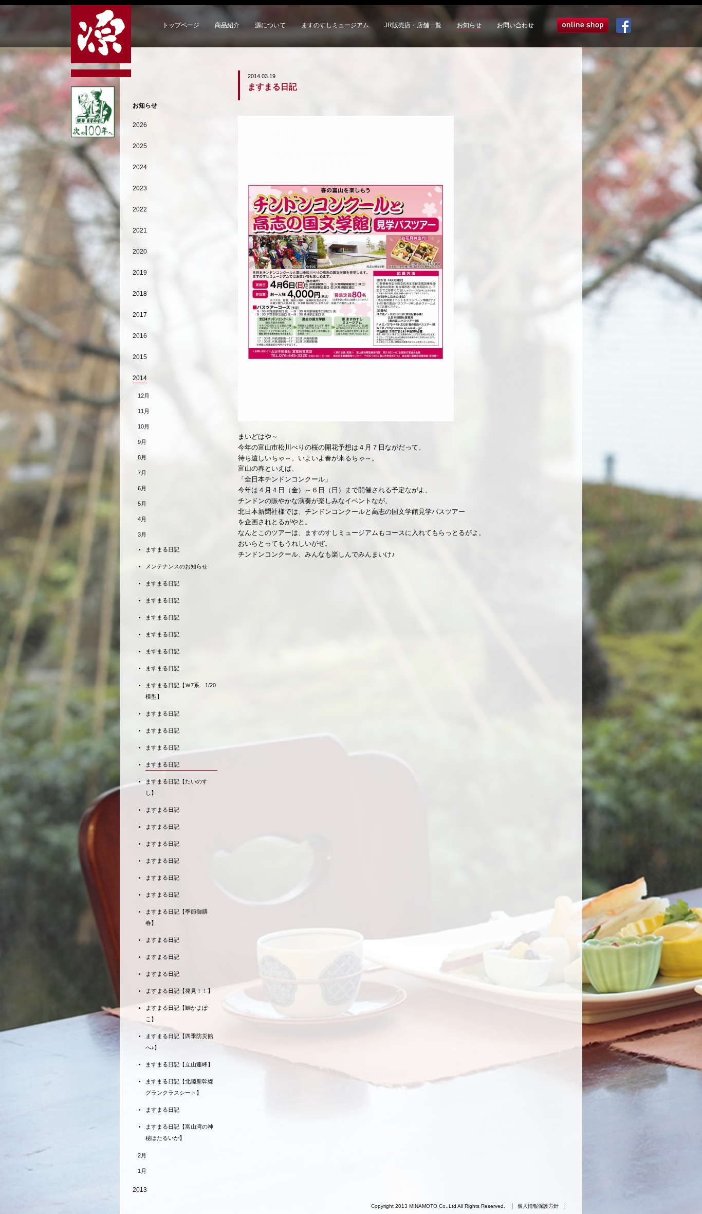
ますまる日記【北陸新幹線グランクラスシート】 (179, 1087)
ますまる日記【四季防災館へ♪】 (179, 1041)
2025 (140, 146)
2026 (140, 125)
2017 (140, 314)
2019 (140, 272)
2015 (140, 357)
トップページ (180, 25)
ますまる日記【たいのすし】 (176, 787)
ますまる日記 (162, 549)
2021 (140, 230)
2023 (140, 188)
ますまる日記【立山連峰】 (179, 1064)
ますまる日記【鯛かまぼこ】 (176, 1013)
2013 (140, 1189)
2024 (140, 167)
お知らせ (469, 25)
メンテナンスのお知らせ (176, 566)
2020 (140, 251)
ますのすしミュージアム (335, 25)
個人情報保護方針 (538, 1206)
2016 (140, 336)
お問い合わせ (515, 25)
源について (270, 25)
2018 (140, 293)
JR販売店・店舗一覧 (412, 25)
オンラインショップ (582, 25)
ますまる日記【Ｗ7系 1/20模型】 (180, 691)
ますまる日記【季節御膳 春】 (179, 917)
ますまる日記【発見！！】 (179, 991)
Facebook (623, 25)
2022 (140, 209)
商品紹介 (227, 25)
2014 (140, 378)
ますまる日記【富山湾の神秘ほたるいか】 (179, 1132)
